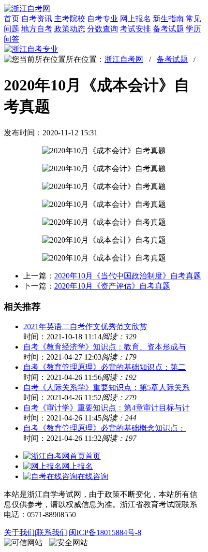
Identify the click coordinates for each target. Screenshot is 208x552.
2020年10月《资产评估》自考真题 (112, 286)
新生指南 (168, 19)
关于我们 (19, 532)
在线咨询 (92, 476)
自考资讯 (36, 19)
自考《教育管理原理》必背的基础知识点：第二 (104, 367)
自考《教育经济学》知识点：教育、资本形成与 (104, 347)
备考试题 (168, 29)
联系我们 (51, 532)
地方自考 (36, 29)
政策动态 (69, 29)
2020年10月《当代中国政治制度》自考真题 (127, 276)
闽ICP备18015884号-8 (105, 532)
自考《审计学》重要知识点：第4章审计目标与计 (106, 408)
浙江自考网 (123, 59)
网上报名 (135, 19)
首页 (11, 19)
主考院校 (69, 19)
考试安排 (135, 29)
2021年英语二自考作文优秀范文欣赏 (85, 326)
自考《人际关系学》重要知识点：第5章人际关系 (106, 387)
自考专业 (102, 19)
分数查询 (102, 29)
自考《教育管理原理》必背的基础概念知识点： (104, 428)
